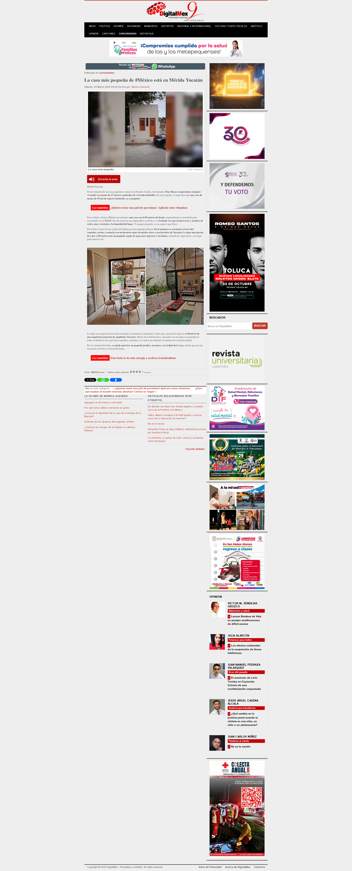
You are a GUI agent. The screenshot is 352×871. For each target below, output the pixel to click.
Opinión (93, 34)
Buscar (260, 326)
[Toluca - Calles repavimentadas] (237, 506)
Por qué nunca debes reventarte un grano (107, 408)
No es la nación (156, 424)
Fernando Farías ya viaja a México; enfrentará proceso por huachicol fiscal (177, 431)
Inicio (92, 26)
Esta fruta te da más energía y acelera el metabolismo (143, 358)
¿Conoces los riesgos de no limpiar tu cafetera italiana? (109, 429)
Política (104, 26)
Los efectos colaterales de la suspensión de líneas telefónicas (244, 649)
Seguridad (134, 26)
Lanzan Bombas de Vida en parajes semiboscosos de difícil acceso (244, 620)
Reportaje (147, 34)
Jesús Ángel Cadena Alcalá (243, 702)
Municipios (150, 26)
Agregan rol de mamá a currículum (103, 402)
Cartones (108, 34)
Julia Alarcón (238, 636)
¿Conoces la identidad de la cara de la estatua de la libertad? (112, 415)
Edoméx (118, 26)
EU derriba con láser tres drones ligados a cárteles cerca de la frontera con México (175, 408)
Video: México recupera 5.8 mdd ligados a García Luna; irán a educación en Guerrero (174, 417)
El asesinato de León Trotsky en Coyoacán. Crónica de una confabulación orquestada (244, 683)
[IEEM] (237, 135)
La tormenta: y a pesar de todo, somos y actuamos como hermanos (175, 439)
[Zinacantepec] (237, 456)
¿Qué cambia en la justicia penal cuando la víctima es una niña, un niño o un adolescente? (243, 719)
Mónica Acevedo (141, 87)
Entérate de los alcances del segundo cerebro (109, 422)
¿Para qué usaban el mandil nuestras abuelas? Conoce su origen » (143, 390)
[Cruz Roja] (237, 809)
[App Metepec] (176, 48)
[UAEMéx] (237, 358)
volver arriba (195, 449)
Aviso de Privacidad (210, 867)
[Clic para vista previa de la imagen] (145, 129)
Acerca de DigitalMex (237, 867)
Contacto (259, 867)
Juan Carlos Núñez (242, 737)
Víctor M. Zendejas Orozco (242, 605)
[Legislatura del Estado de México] (237, 86)
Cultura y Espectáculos (231, 26)
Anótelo (256, 26)
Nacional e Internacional (194, 26)
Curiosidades (127, 34)
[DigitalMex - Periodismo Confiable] (176, 12)
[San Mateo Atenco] (237, 561)
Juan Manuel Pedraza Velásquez (244, 666)
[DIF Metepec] (237, 408)
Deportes (167, 26)
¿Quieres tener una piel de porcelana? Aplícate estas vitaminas (149, 208)
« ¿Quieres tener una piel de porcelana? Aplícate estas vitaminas (152, 388)
